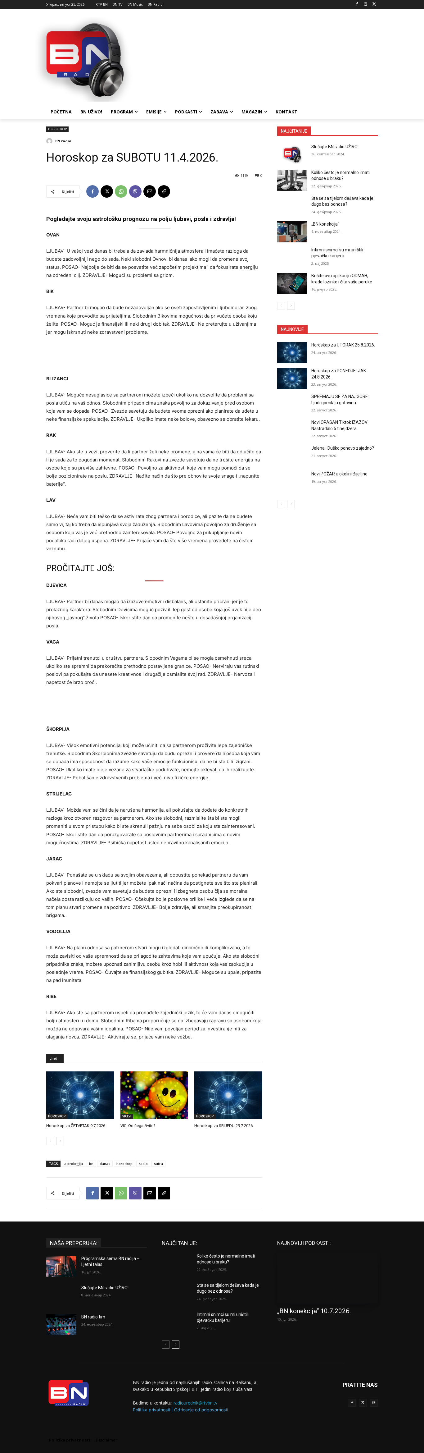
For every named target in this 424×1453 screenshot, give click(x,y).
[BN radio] (50, 141)
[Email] (149, 191)
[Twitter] (363, 1403)
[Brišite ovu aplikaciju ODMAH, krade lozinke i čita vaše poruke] (292, 283)
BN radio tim (93, 1316)
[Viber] (135, 191)
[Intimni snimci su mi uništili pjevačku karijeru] (292, 257)
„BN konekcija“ (325, 224)
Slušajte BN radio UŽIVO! (335, 146)
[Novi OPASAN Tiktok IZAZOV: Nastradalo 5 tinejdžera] (292, 430)
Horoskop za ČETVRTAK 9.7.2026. (76, 1125)
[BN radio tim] (61, 1324)
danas (105, 1163)
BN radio (63, 141)
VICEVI (126, 1116)
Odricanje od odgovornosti (201, 1409)
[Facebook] (357, 4)
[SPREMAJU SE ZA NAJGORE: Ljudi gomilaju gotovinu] (292, 404)
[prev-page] (50, 1141)
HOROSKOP (57, 129)
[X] (374, 4)
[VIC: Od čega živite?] (154, 1095)
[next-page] (60, 1141)
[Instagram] (365, 4)
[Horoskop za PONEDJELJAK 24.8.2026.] (292, 378)
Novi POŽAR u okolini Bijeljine (339, 473)
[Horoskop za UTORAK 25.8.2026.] (292, 352)
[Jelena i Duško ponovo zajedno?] (292, 455)
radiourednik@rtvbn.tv (195, 1403)
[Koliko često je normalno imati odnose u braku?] (292, 180)
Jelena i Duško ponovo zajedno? (342, 448)
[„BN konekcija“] (292, 231)
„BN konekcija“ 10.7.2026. (314, 1311)
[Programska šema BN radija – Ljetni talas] (61, 1266)
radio (143, 1163)
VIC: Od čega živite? (138, 1125)
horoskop (124, 1163)
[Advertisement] (259, 59)
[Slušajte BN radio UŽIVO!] (292, 154)
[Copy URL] (164, 191)
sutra (158, 1163)
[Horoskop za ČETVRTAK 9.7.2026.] (80, 1095)
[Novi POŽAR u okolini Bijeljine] (292, 481)
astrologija (73, 1163)
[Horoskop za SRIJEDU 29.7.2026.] (228, 1095)
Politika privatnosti (151, 1409)
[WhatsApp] (121, 191)
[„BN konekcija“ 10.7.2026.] (327, 1278)
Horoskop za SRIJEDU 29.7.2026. (224, 1125)
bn (91, 1163)
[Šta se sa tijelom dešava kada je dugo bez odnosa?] (292, 206)
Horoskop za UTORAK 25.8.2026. (343, 344)
